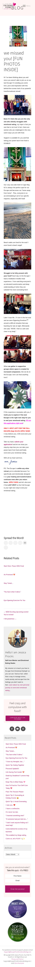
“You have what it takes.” (12, 592)
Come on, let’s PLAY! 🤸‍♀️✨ (15, 839)
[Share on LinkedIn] (15, 543)
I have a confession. (13, 808)
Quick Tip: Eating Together (15, 765)
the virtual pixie (19, 963)
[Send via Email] (25, 543)
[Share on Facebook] (6, 543)
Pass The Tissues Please (14, 792)
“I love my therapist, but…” (15, 761)
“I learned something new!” (15, 815)
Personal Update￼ (12, 768)
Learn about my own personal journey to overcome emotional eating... (17, 687)
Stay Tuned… (8, 583)
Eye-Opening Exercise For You (14, 600)
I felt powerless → (10, 619)
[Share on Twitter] (10, 543)
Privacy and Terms (17, 959)
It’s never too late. (12, 812)
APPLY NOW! (25, 431)
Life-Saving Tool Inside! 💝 (15, 772)
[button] (12, 729)
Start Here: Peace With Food (14, 566)
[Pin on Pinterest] (20, 543)
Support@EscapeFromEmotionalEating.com (17, 952)
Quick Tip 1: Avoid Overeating (16, 801)
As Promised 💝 (9, 575)
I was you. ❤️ (10, 805)
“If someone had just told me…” (17, 819)
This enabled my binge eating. (16, 835)
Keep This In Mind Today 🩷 (15, 782)
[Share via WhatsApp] (6, 547)
